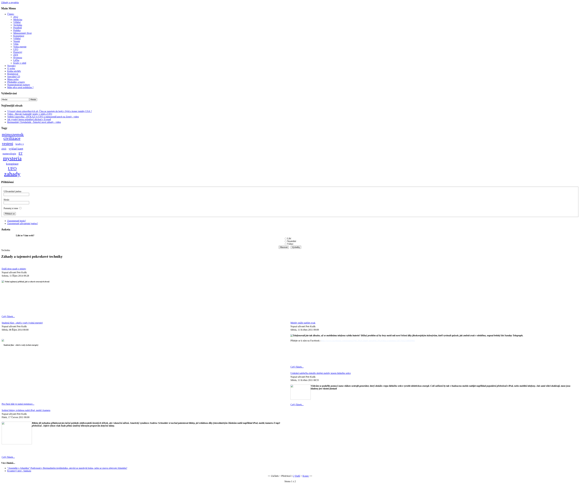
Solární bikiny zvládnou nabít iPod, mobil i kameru (26, 410)
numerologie (9, 153)
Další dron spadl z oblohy (14, 268)
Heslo (6, 199)
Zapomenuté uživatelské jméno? (22, 223)
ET (21, 153)
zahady (12, 174)
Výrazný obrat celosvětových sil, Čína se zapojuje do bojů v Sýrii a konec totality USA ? (49, 111)
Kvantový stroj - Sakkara (19, 471)
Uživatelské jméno (12, 191)
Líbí (289, 238)
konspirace (12, 163)
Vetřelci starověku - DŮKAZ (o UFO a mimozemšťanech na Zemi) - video (43, 116)
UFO (12, 168)
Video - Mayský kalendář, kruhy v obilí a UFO (29, 114)
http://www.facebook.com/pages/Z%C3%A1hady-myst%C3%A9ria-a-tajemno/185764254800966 (368, 340)
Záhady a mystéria (10, 2)
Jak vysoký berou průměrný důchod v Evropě (29, 119)
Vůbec (290, 244)
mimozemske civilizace (14, 136)
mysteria (12, 158)
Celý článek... (8, 316)
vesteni (7, 143)
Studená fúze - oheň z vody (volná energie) (22, 323)
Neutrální (291, 241)
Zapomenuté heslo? (16, 221)
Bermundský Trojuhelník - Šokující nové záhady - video (34, 122)
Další (297, 476)
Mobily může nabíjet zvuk (302, 323)
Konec (306, 476)
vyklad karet (16, 148)
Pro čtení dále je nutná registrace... (18, 404)
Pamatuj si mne (11, 208)
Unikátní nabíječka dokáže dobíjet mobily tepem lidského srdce (320, 373)
